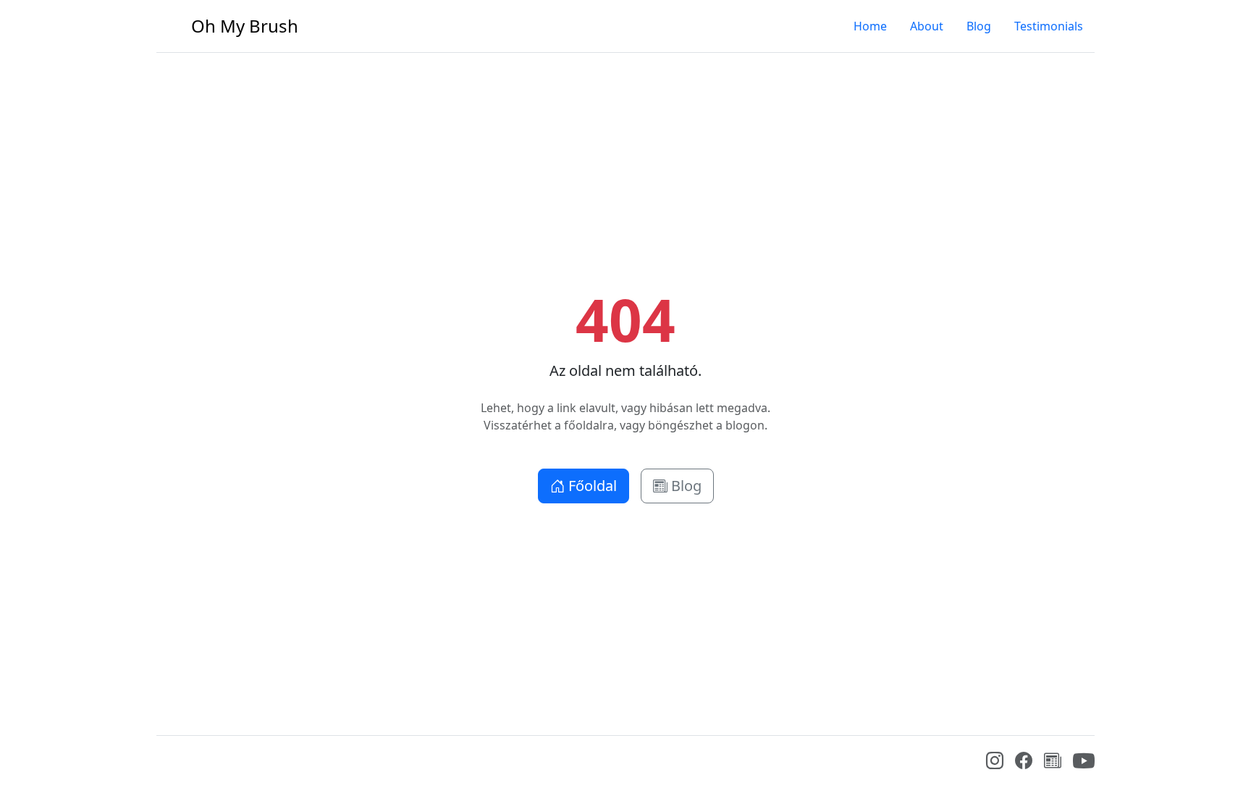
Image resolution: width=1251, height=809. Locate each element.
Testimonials (1048, 26)
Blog (978, 26)
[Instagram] (994, 763)
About (926, 26)
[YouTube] (1084, 768)
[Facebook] (1023, 763)
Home (870, 26)
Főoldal (591, 485)
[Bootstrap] (167, 764)
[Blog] (1052, 763)
